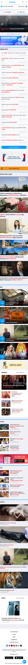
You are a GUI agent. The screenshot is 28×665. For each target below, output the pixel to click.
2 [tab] (9, 34)
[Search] (26, 1)
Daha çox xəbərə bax (20, 372)
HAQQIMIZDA (14, 639)
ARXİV (14, 637)
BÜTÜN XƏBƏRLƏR (14, 147)
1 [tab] (7, 34)
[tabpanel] (14, 23)
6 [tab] (15, 34)
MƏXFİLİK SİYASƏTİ (14, 642)
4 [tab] (12, 34)
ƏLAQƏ (14, 634)
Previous (1, 6)
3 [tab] (10, 34)
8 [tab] (18, 34)
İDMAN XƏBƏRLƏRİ (14, 168)
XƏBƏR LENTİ (4, 49)
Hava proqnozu (7, 6)
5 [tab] (13, 34)
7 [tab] (16, 34)
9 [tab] (19, 34)
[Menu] (2, 2)
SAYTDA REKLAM (14, 631)
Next (26, 6)
